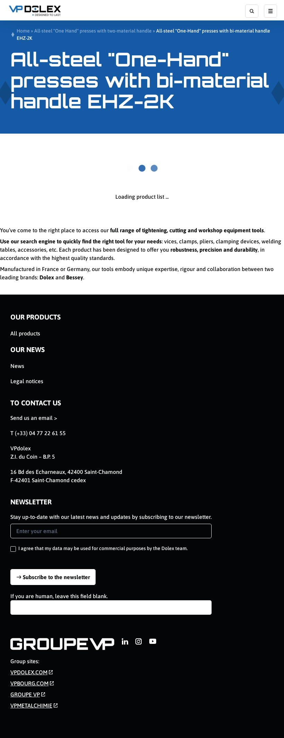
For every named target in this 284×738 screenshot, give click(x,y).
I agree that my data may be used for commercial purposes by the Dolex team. (102, 548)
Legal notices (26, 381)
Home (23, 31)
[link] (124, 641)
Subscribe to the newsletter (56, 577)
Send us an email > (33, 418)
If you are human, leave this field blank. (59, 596)
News (17, 366)
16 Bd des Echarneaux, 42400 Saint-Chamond (66, 472)
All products (25, 333)
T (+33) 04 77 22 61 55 (38, 433)
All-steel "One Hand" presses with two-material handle (93, 31)
